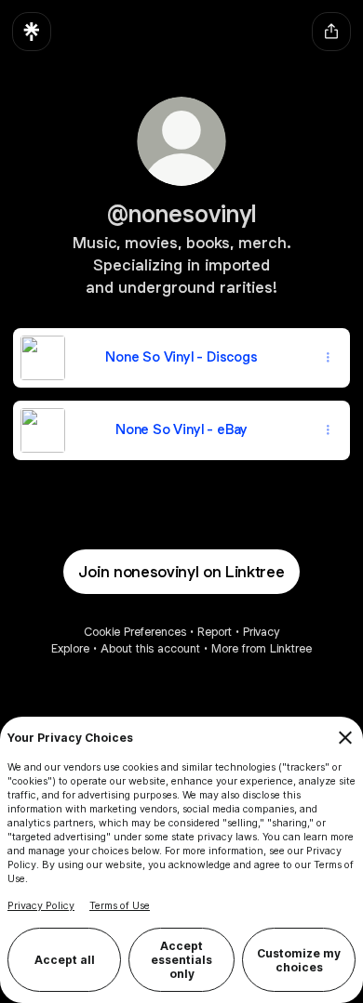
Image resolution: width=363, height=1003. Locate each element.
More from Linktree (261, 648)
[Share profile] (331, 31)
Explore (70, 648)
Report (214, 632)
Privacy (261, 632)
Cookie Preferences (135, 632)
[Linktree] (31, 31)
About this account (150, 648)
